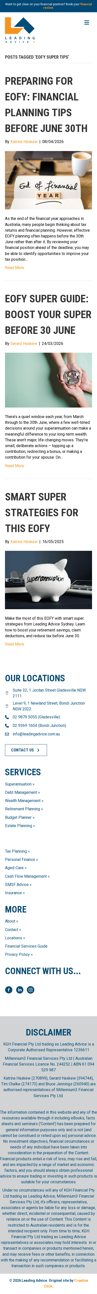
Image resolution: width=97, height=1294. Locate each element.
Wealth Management (23, 800)
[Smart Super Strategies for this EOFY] (48, 579)
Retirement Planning (22, 809)
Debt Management (21, 792)
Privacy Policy (17, 954)
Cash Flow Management (26, 876)
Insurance (13, 892)
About (10, 921)
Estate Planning (18, 825)
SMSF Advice (17, 884)
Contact (11, 929)
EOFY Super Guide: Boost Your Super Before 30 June (48, 314)
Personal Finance (20, 859)
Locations (13, 938)
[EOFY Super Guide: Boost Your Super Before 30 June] (48, 379)
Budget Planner (18, 817)
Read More (14, 267)
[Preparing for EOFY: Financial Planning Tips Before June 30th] (48, 180)
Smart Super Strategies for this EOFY (41, 513)
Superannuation (18, 784)
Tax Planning (16, 851)
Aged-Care (14, 867)
